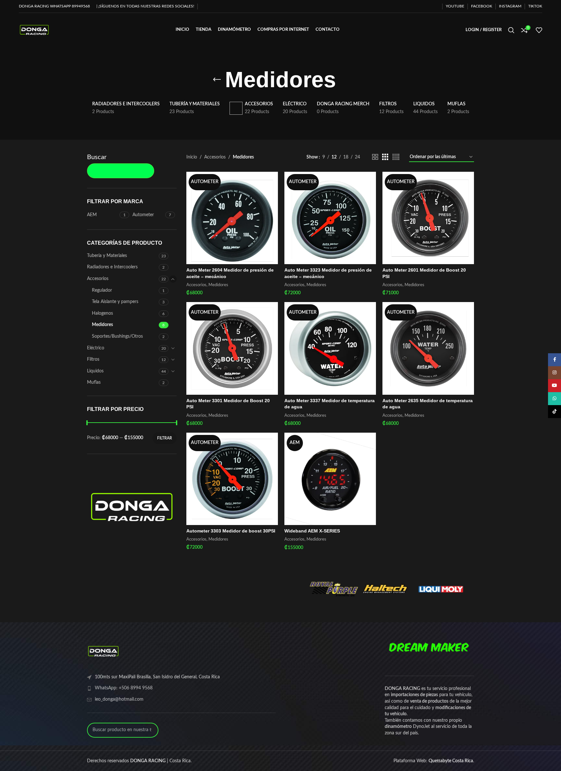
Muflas (94, 382)
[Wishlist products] (538, 30)
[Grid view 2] (375, 157)
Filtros (93, 359)
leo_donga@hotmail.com (119, 699)
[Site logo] (34, 30)
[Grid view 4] (396, 157)
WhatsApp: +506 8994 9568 (124, 688)
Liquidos (95, 371)
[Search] (511, 30)
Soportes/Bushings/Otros (117, 336)
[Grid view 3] (385, 157)
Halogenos (102, 313)
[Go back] (217, 79)
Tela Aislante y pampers (115, 301)
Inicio (191, 157)
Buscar (96, 157)
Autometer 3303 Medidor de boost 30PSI (230, 530)
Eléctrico (95, 348)
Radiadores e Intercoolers (112, 267)
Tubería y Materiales (107, 255)
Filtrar (164, 438)
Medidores (102, 324)
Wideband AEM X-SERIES (312, 530)
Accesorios (97, 278)
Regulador (102, 290)
